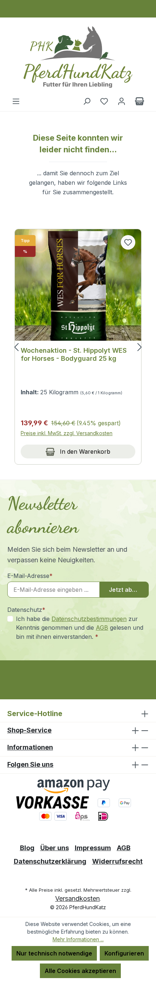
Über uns (54, 848)
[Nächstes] (139, 347)
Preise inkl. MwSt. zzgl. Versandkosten (66, 433)
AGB (102, 627)
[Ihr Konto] (121, 101)
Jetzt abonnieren (129, 589)
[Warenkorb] (139, 101)
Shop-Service (29, 730)
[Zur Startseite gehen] (78, 57)
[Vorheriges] (16, 347)
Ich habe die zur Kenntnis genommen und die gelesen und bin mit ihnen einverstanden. (79, 627)
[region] (78, 347)
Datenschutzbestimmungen (89, 618)
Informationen (30, 747)
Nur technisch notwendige (54, 953)
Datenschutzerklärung (50, 861)
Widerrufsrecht (117, 861)
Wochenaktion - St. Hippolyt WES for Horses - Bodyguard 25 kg (74, 354)
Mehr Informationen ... (78, 939)
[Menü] (16, 101)
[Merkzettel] (104, 101)
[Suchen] (86, 101)
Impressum (93, 848)
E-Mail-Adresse (30, 575)
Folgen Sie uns (30, 764)
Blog (27, 848)
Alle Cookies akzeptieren (80, 970)
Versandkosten (77, 898)
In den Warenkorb (84, 451)
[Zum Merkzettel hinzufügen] (128, 242)
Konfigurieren (124, 953)
